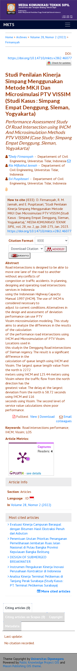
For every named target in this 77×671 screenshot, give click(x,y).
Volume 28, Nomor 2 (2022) (48, 37)
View (33, 416)
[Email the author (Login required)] (69, 161)
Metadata (12, 626)
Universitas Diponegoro (47, 659)
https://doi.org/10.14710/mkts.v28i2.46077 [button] (39, 231)
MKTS (8, 24)
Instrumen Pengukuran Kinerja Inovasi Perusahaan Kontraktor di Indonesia (36, 569)
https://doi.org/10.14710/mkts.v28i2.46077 (40, 58)
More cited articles (55, 591)
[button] (6, 189)
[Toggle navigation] (68, 24)
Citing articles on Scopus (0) (25, 617)
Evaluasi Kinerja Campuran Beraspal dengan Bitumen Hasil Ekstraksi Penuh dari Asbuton (37, 528)
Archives (21, 37)
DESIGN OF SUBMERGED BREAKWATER (27, 559)
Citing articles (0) (17, 608)
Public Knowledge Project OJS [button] (39, 662)
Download (47, 416)
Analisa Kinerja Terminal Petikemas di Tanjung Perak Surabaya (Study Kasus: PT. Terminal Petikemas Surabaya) (36, 580)
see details (34, 473)
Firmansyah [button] (12, 42)
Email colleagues (64, 418)
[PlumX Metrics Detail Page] (23, 457)
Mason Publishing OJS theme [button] (22, 666)
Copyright (56, 617)
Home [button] (9, 37)
